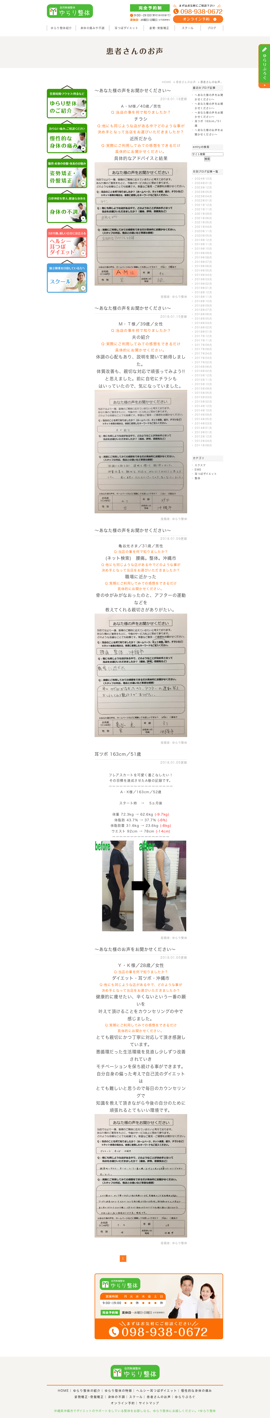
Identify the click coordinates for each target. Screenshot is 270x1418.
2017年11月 (203, 340)
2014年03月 (203, 423)
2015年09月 (203, 388)
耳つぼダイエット (126, 28)
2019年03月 (203, 279)
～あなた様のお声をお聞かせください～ (135, 949)
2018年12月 (203, 292)
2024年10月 (203, 178)
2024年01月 (203, 183)
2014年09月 (203, 414)
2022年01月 (203, 200)
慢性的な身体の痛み (196, 1390)
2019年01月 (203, 288)
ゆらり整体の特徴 (118, 1390)
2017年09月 (203, 345)
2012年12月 (203, 436)
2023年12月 (203, 187)
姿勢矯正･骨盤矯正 (89, 1396)
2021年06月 (203, 218)
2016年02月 (203, 371)
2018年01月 (203, 331)
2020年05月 (203, 235)
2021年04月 (203, 227)
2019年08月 (203, 257)
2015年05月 (203, 393)
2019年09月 (203, 253)
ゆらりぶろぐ (185, 1396)
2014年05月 (203, 419)
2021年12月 (203, 205)
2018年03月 (203, 323)
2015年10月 (203, 384)
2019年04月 (203, 275)
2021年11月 (203, 209)
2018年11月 (203, 297)
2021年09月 (203, 213)
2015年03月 (203, 397)
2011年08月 (203, 445)
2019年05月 (203, 270)
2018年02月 (203, 327)
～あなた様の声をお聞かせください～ (133, 90)
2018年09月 (203, 305)
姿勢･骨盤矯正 (159, 28)
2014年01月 (203, 428)
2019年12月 (203, 240)
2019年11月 (203, 244)
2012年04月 (203, 441)
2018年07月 (203, 310)
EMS (198, 469)
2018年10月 (203, 301)
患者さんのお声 (159, 1396)
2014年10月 (203, 410)
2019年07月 (203, 262)
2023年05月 (203, 192)
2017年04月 (203, 353)
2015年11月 (203, 380)
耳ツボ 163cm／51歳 (118, 754)
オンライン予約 (123, 1403)
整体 (197, 478)
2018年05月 (203, 318)
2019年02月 (203, 283)
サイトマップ (149, 1403)
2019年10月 (203, 248)
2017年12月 (203, 336)
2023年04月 (203, 196)
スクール (188, 28)
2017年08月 (203, 349)
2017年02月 (203, 362)
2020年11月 (203, 231)
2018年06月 (203, 314)
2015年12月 (203, 375)
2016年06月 (203, 366)
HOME (63, 1390)
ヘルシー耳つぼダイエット (156, 1390)
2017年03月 (203, 358)
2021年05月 (203, 222)
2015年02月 (203, 401)
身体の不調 (116, 1396)
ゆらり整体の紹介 (87, 1390)
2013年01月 (203, 432)
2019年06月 (203, 266)
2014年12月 (203, 406)
